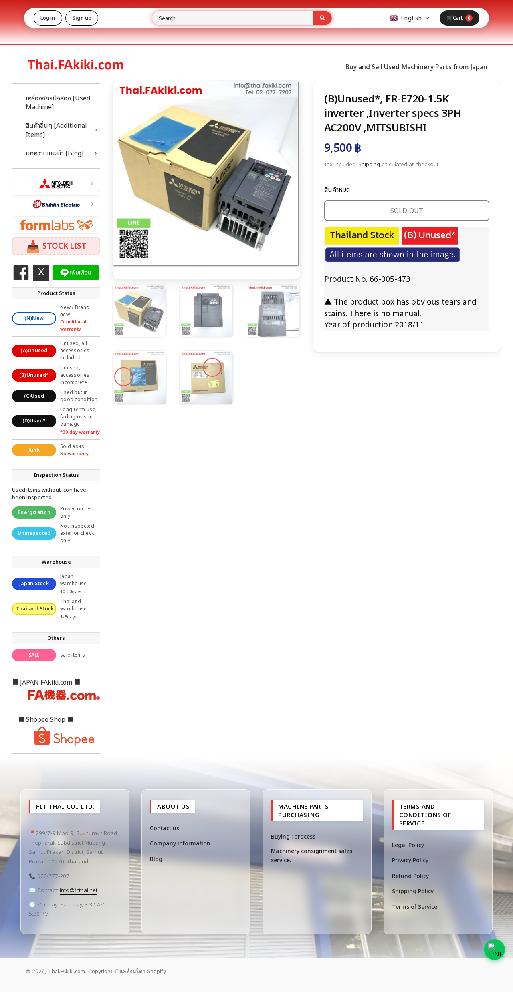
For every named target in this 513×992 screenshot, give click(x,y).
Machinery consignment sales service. (311, 855)
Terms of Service (414, 906)
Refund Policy (410, 876)
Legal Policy (408, 845)
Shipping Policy (413, 891)
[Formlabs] (56, 225)
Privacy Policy (410, 860)
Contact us (164, 828)
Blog (156, 859)
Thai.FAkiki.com (66, 971)
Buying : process (293, 836)
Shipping (369, 164)
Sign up (82, 17)
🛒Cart (458, 17)
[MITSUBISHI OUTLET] (56, 183)
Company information (180, 843)
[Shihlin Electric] (56, 204)
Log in (47, 17)
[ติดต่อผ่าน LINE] (494, 949)
